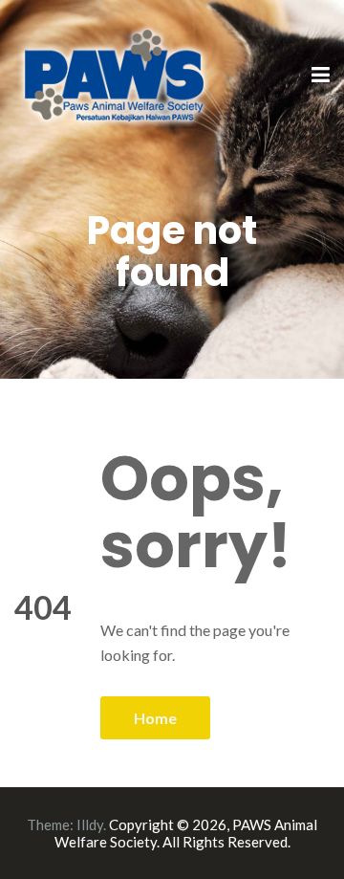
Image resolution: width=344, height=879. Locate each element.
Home (155, 718)
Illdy (89, 824)
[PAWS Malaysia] (114, 74)
